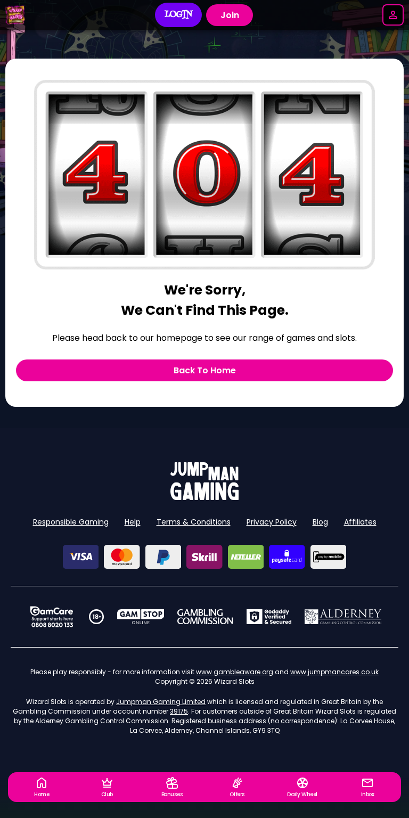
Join (229, 15)
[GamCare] (52, 616)
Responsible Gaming (71, 522)
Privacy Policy (272, 522)
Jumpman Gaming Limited (161, 701)
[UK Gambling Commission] (205, 616)
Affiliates (360, 522)
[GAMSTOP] (141, 616)
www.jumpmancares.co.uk (334, 671)
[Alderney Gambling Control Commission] (343, 616)
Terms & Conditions (194, 522)
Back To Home (205, 370)
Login (179, 15)
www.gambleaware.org (234, 671)
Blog (320, 522)
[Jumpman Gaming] (204, 497)
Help (133, 522)
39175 (179, 711)
